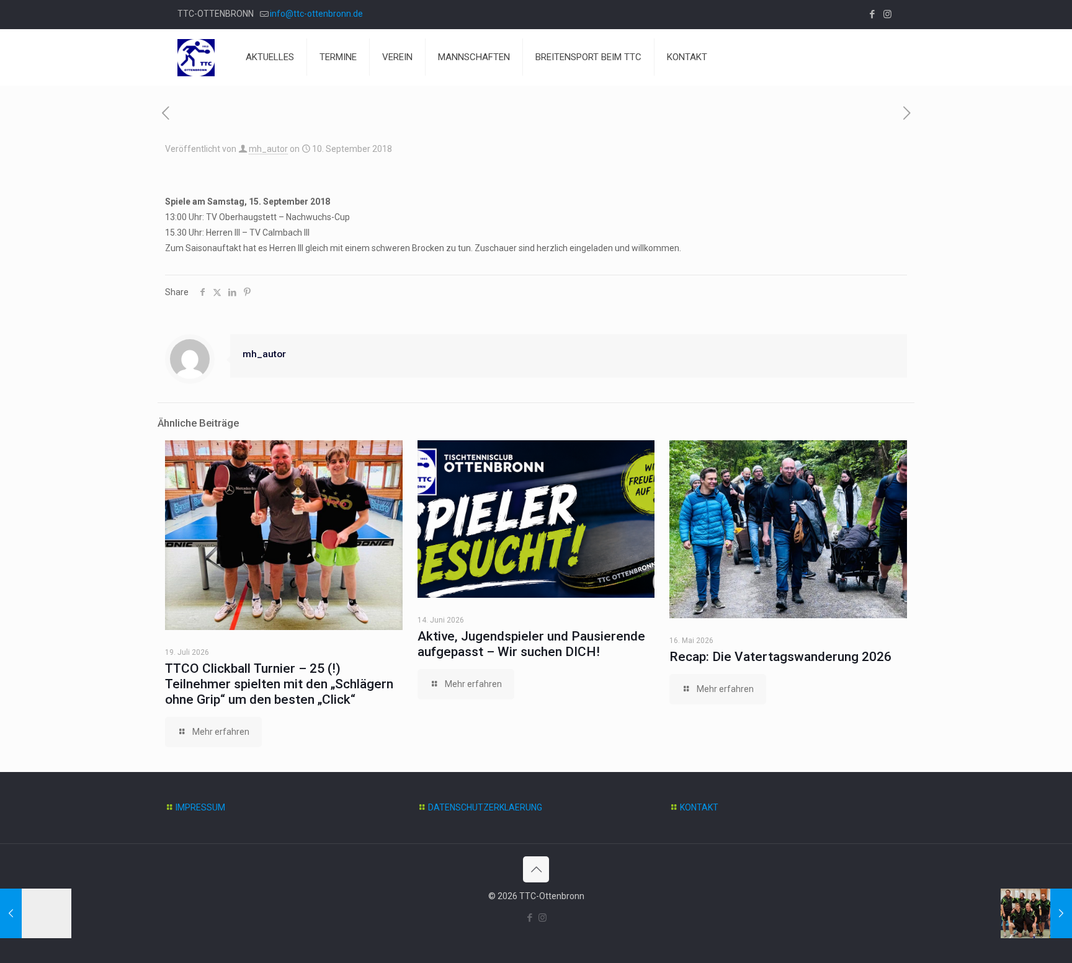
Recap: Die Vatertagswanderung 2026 (780, 656)
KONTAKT (699, 807)
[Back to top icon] (536, 869)
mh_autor (268, 149)
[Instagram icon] (887, 14)
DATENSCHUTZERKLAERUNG (485, 807)
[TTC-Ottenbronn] (196, 57)
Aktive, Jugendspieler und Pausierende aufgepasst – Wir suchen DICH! (531, 644)
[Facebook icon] (872, 14)
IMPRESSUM (200, 807)
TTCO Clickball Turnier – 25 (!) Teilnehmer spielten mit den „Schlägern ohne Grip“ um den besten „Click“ (279, 684)
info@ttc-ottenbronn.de (316, 14)
